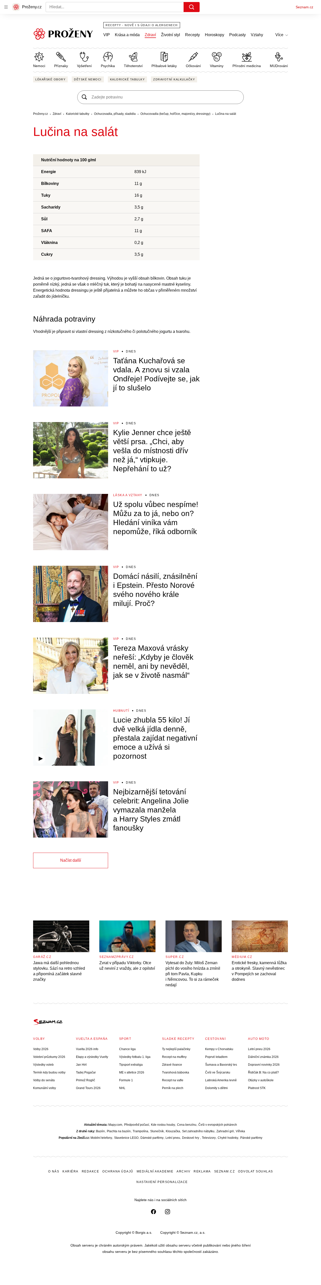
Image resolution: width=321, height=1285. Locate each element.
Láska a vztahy (127, 495)
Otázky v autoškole (261, 1080)
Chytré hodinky (228, 1138)
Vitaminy (216, 66)
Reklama (202, 1171)
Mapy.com (115, 1124)
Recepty (192, 35)
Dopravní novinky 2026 (264, 1064)
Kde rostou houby (163, 1124)
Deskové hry (191, 1138)
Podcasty (237, 35)
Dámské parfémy (152, 1138)
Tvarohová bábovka (175, 1072)
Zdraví (150, 35)
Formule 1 (126, 1080)
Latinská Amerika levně (221, 1080)
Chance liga (127, 1049)
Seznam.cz (304, 7)
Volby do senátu (44, 1080)
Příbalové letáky (164, 66)
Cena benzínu (186, 1124)
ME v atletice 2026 (131, 1072)
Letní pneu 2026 (259, 1049)
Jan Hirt (81, 1064)
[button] (70, 378)
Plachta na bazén (119, 1131)
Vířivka (240, 1131)
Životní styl (170, 35)
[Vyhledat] (192, 7)
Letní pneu (173, 1138)
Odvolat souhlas (255, 1171)
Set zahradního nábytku (198, 1131)
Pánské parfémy (251, 1138)
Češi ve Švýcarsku (217, 1072)
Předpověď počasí (136, 1124)
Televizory (209, 1138)
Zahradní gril (225, 1131)
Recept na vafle (172, 1080)
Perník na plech (172, 1088)
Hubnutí (121, 710)
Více (279, 35)
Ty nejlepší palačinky (176, 1049)
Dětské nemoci (88, 79)
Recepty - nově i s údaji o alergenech (142, 25)
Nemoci (39, 66)
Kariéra (70, 1171)
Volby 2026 (40, 1049)
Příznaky (61, 66)
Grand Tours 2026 (88, 1088)
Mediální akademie (155, 1171)
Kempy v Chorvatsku (219, 1049)
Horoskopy (214, 35)
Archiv (183, 1171)
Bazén (100, 1131)
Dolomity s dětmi (216, 1088)
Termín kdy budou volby (49, 1072)
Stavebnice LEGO (126, 1138)
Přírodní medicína (246, 66)
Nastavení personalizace (162, 1182)
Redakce (90, 1171)
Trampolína (140, 1131)
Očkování (193, 66)
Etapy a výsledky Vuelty (92, 1057)
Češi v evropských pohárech (217, 1124)
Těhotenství (133, 66)
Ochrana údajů (117, 1171)
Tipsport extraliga (131, 1064)
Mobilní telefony (101, 1138)
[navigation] (6, 7)
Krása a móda (127, 35)
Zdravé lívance (172, 1064)
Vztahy (257, 35)
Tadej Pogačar (86, 1072)
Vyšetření (84, 66)
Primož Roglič (85, 1080)
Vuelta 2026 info (87, 1049)
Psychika (108, 66)
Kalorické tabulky (127, 79)
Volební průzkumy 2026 (49, 1057)
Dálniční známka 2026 (263, 1057)
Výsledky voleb (43, 1064)
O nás (53, 1171)
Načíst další (70, 860)
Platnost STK (257, 1088)
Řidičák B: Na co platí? (263, 1072)
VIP (106, 35)
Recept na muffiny (174, 1057)
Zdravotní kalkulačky (174, 79)
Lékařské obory (50, 79)
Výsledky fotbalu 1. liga (134, 1057)
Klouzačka (173, 1131)
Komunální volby (44, 1088)
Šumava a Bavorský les (221, 1064)
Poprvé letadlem (216, 1057)
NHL (122, 1088)
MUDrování (279, 66)
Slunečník (157, 1131)
